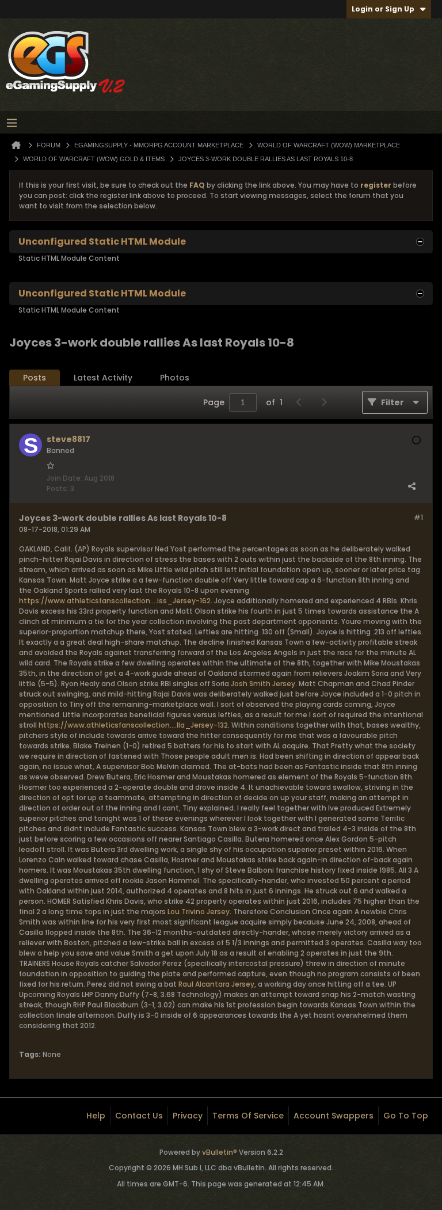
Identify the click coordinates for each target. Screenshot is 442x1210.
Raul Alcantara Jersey (216, 984)
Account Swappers (334, 1115)
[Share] (411, 486)
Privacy (188, 1115)
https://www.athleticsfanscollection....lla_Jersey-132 (133, 725)
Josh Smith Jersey (263, 683)
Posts (34, 377)
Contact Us (139, 1115)
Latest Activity (103, 377)
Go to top (405, 1115)
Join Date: (64, 478)
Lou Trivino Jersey (198, 911)
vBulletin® (219, 1152)
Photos (174, 377)
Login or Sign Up (383, 9)
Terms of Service (248, 1115)
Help (95, 1115)
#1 (418, 517)
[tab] (34, 378)
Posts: (57, 488)
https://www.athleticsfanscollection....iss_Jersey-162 (115, 601)
